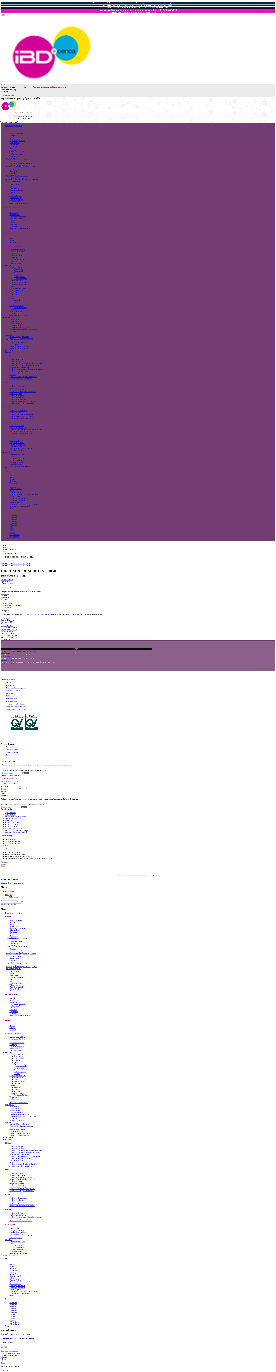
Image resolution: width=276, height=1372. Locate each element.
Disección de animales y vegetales (21, 339)
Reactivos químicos (16, 267)
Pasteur (34, 179)
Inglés (16, 704)
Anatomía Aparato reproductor (19, 346)
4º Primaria (13, 521)
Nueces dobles (14, 171)
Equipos (8, 352)
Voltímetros (13, 226)
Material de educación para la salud (21, 448)
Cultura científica (15, 496)
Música (11, 491)
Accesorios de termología (18, 399)
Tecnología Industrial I (17, 498)
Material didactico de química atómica (22, 418)
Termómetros (13, 224)
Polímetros (13, 222)
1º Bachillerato (14, 535)
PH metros (13, 220)
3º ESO (12, 531)
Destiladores (13, 148)
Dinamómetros (14, 215)
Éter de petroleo (19, 277)
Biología (12, 240)
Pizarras (12, 456)
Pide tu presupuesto (58, 87)
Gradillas (12, 162)
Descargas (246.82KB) (9, 635)
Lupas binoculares (15, 321)
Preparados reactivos (16, 306)
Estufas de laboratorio (16, 259)
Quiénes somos (6, 653)
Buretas (12, 135)
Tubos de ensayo (15, 198)
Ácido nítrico (18, 269)
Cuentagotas (22, 159)
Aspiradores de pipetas (13, 181)
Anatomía (8, 335)
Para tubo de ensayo (21, 176)
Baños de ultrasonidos (16, 255)
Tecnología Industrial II (17, 500)
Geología (12, 242)
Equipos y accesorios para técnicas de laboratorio (26, 369)
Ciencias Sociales (15, 493)
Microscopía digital (16, 323)
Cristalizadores (14, 143)
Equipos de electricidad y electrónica (21, 390)
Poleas (11, 186)
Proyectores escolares (16, 443)
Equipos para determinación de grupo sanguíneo (25, 363)
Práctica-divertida (7, 626)
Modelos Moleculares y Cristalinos (21, 416)
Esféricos (26, 166)
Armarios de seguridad (17, 454)
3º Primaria (13, 519)
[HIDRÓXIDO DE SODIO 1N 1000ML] (15, 564)
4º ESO (12, 533)
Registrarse (4, 1370)
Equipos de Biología (16, 359)
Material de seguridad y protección (21, 163)
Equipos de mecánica (16, 386)
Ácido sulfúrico (19, 271)
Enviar (25, 773)
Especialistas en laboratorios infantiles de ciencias (19, 651)
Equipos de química (16, 413)
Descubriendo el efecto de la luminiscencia (55, 614)
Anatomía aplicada (15, 502)
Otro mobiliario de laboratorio (19, 466)
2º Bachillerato (14, 537)
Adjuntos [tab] (8, 607)
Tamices (12, 194)
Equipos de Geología (16, 426)
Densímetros (13, 213)
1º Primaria (13, 515)
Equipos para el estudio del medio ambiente (24, 365)
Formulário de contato (9, 778)
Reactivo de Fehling (20, 308)
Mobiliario (8, 452)
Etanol (16, 275)
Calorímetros (13, 139)
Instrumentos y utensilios (13, 126)
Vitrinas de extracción (16, 460)
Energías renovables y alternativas (21, 379)
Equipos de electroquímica (18, 411)
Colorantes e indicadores (17, 288)
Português (10, 95)
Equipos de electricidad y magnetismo (22, 401)
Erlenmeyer (17, 166)
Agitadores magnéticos (17, 250)
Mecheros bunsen (15, 169)
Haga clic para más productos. (24, 116)
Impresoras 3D (14, 441)
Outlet (7, 539)
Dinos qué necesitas (7, 660)
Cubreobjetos (14, 146)
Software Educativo (16, 447)
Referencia (5, 622)
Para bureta (9, 176)
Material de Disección (16, 373)
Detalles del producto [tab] (12, 605)
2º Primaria (13, 517)
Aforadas (9, 179)
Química (12, 238)
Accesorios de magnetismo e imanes (21, 403)
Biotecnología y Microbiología (19, 367)
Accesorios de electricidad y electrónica (22, 392)
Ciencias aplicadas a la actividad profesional (24, 494)
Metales (12, 298)
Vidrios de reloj (14, 202)
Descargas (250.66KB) (9, 630)
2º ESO (12, 529)
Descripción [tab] (9, 603)
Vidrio (18, 151)
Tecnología (9, 350)
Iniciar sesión (9, 891)
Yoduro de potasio (20, 284)
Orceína (16, 292)
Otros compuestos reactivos (18, 315)
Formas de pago (6, 656)
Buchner (24, 151)
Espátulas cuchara (15, 154)
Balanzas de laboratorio (17, 252)
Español (9, 704)
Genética (12, 375)
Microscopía (9, 317)
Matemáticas (13, 485)
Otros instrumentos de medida (19, 228)
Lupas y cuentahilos (16, 325)
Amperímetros (14, 211)
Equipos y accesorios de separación (21, 414)
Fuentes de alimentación (17, 217)
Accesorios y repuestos (17, 333)
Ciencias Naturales (15, 489)
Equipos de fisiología (16, 361)
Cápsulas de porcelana (17, 141)
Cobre (16, 302)
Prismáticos (13, 331)
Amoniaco (17, 273)
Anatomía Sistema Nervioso (19, 348)
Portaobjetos (13, 188)
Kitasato (33, 166)
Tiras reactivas (14, 310)
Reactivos (8, 265)
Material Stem (14, 156)
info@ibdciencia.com (40, 87)
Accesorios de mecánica (17, 388)
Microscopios (14, 319)
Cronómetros (13, 145)
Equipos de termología (17, 397)
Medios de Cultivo (15, 311)
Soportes (12, 192)
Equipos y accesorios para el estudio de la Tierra (25, 430)
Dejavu (157, 875)
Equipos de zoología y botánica (20, 371)
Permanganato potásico (22, 282)
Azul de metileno (19, 294)
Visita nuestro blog (8, 90)
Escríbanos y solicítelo (8, 664)
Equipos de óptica (15, 394)
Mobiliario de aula (15, 464)
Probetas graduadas (16, 190)
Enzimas (12, 313)
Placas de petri (14, 184)
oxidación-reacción (79, 614)
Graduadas (27, 179)
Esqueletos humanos (16, 344)
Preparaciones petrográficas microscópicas (23, 329)
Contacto (4, 87)
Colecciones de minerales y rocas (20, 433)
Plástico (8, 159)
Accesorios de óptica (16, 396)
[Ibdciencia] (52, 82)
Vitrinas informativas (16, 458)
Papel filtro (13, 173)
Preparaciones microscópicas (19, 327)
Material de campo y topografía (20, 431)
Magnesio (17, 300)
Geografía (12, 487)
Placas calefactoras (15, 263)
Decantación (10, 151)
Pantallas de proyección (17, 445)
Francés (22, 704)
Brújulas (12, 137)
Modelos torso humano (17, 342)
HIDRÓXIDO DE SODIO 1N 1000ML (18, 1338)
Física (11, 236)
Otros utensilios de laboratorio (19, 203)
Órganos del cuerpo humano (19, 337)
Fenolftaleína (18, 290)
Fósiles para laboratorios (17, 428)
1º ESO (12, 527)
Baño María (13, 253)
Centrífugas (13, 257)
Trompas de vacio (15, 196)
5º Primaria (13, 523)
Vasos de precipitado (16, 200)
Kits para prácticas (15, 450)
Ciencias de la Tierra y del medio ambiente (23, 504)
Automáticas (17, 179)
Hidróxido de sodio (20, 279)
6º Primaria (13, 525)
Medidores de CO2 (16, 219)
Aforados (9, 166)
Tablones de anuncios (16, 462)
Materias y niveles (11, 468)
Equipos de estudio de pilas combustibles (23, 377)
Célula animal (10, 339)
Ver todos (17, 286)
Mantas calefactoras (16, 261)
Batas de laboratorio (16, 133)
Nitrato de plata (19, 281)
